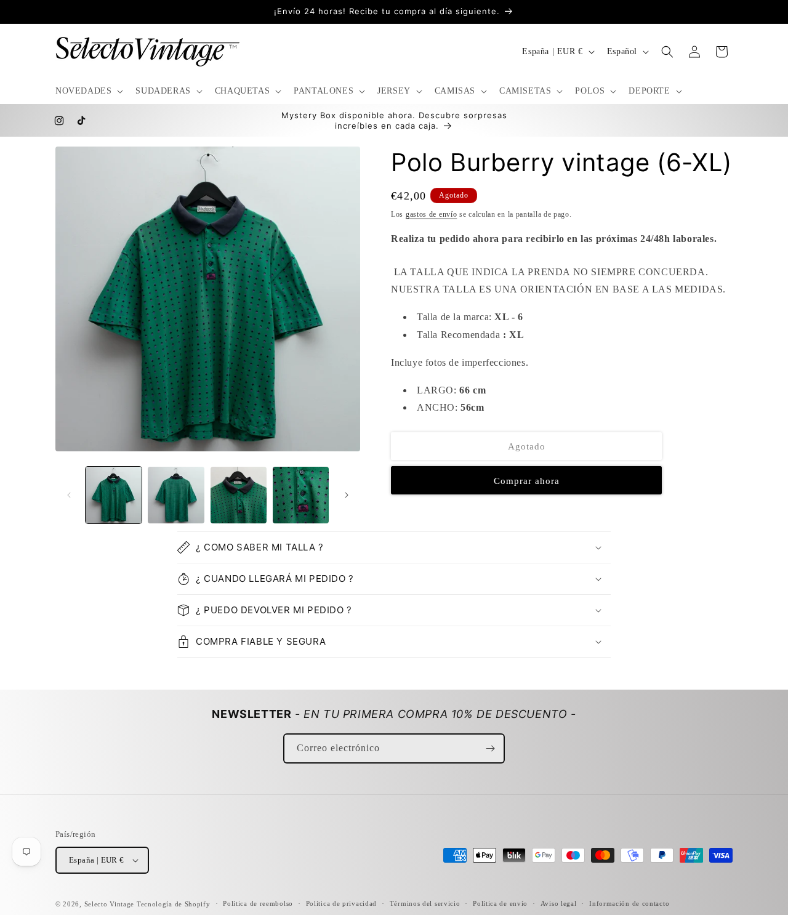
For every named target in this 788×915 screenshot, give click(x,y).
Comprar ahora (527, 481)
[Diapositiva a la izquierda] (68, 495)
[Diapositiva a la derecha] (346, 495)
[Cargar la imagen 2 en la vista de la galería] (176, 495)
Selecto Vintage (110, 904)
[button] (88, 91)
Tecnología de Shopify (174, 904)
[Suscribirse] (490, 748)
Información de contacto (629, 903)
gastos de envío (431, 214)
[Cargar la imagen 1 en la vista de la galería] (114, 495)
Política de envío (500, 903)
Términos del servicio (425, 903)
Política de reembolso (258, 903)
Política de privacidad (341, 903)
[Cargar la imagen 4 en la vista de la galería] (301, 495)
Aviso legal (559, 903)
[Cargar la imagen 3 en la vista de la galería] (239, 495)
